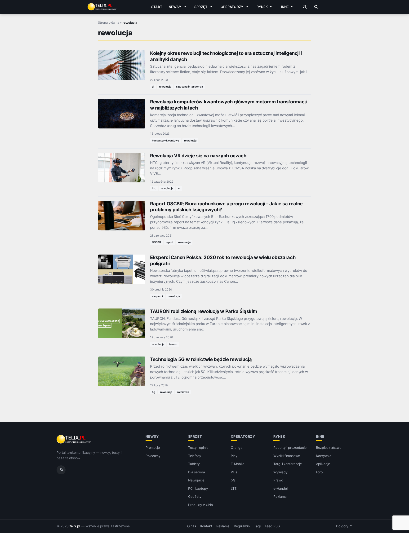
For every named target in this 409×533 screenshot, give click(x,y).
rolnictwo (183, 392)
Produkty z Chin (200, 505)
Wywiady (280, 472)
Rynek (262, 7)
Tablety (194, 464)
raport (169, 242)
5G (233, 480)
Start (156, 7)
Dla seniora (196, 472)
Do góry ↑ (344, 526)
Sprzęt (200, 7)
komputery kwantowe (165, 140)
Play (234, 456)
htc (154, 188)
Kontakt (206, 526)
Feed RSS (272, 526)
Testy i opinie (198, 447)
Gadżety (194, 496)
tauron (173, 344)
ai (153, 86)
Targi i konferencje (287, 464)
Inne (285, 7)
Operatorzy (232, 7)
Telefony (194, 456)
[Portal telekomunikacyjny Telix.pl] (74, 439)
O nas (191, 526)
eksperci (157, 296)
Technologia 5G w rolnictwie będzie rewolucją (201, 359)
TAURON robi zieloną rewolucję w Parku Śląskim (203, 311)
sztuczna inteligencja (189, 86)
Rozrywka (323, 456)
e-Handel (280, 488)
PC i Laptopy (198, 488)
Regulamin (242, 526)
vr (179, 188)
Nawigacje (196, 480)
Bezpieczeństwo (328, 447)
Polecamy (153, 456)
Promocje (153, 447)
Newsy (175, 7)
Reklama (280, 496)
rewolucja (165, 86)
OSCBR (156, 242)
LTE (233, 488)
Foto (319, 472)
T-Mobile (237, 464)
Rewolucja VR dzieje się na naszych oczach (198, 156)
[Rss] (61, 469)
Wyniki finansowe (286, 456)
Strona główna (108, 22)
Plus (234, 472)
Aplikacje (323, 464)
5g (153, 392)
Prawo (278, 480)
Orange (236, 447)
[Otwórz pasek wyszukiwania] (316, 7)
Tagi (257, 526)
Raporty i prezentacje (290, 447)
